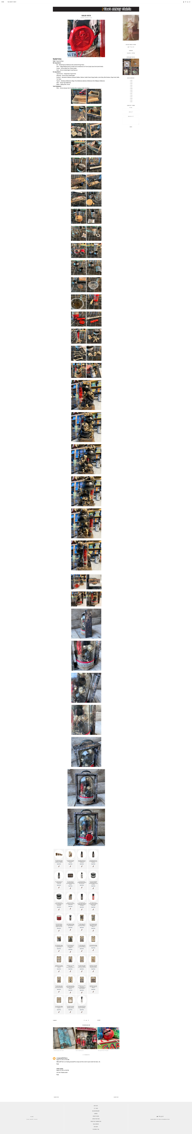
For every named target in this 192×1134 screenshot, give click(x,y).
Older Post (116, 1097)
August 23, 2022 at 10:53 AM (62, 1059)
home (3, 1)
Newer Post (56, 1097)
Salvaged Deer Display (103, 1050)
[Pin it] (88, 1020)
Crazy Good (96, 1116)
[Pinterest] (185, 2)
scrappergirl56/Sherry (61, 1058)
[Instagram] (187, 2)
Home (32, 1116)
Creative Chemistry (96, 1121)
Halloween (96, 1124)
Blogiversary (96, 1111)
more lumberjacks (80, 1050)
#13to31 (96, 1105)
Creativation (96, 1118)
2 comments (55, 1020)
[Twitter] (183, 2)
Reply (57, 1064)
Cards (96, 1113)
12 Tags (96, 1108)
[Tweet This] (86, 1020)
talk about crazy (12, 1)
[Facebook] (189, 2)
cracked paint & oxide (59, 1050)
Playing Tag (96, 1129)
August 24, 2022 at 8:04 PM (62, 1070)
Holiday (96, 1126)
